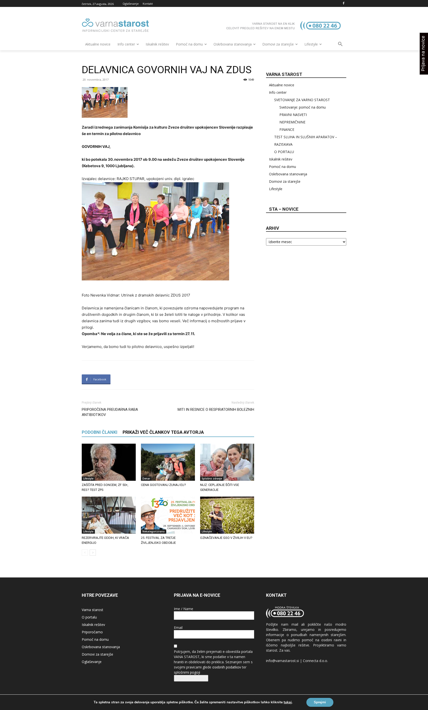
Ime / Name (183, 608)
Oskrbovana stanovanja (288, 174)
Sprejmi (320, 702)
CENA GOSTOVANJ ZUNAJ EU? (163, 485)
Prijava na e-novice (191, 678)
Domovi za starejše (284, 181)
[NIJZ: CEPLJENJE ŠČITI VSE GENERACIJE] (227, 462)
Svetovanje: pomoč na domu (302, 107)
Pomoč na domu (282, 166)
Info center (278, 92)
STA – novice (283, 209)
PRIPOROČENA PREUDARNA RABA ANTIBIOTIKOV (110, 412)
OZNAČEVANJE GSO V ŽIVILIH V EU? (226, 538)
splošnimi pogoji (187, 672)
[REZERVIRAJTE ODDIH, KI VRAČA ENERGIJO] (109, 515)
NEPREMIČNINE (292, 122)
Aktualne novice (281, 85)
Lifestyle (88, 478)
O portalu (89, 617)
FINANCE (286, 129)
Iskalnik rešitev (280, 159)
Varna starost (92, 609)
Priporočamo (92, 632)
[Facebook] (343, 3)
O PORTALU (284, 151)
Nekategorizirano (153, 531)
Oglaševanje (92, 661)
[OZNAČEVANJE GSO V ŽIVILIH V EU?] (227, 515)
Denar (146, 478)
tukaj (288, 702)
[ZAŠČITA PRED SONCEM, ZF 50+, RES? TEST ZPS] (109, 462)
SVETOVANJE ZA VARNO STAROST (302, 99)
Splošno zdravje (212, 478)
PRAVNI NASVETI (293, 114)
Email (178, 627)
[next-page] (93, 553)
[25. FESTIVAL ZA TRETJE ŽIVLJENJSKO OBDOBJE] (168, 515)
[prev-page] (85, 553)
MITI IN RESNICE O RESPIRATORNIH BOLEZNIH (216, 409)
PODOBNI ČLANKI (99, 432)
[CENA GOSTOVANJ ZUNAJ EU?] (168, 462)
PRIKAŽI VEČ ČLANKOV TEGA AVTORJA (163, 432)
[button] (340, 44)
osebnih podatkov (226, 667)
